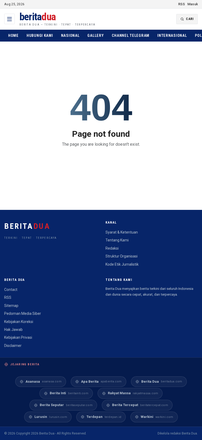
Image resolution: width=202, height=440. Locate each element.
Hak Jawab (13, 329)
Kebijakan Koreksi (18, 322)
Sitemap (11, 306)
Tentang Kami (117, 240)
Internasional (172, 35)
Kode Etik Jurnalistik (122, 264)
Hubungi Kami (40, 35)
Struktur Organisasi (121, 256)
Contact (10, 289)
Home (13, 35)
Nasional (70, 35)
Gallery (95, 35)
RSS (181, 4)
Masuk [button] (193, 4)
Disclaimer (13, 345)
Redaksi (112, 248)
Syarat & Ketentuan (121, 232)
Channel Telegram (131, 35)
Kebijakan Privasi (18, 337)
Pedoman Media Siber (22, 313)
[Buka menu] (9, 19)
